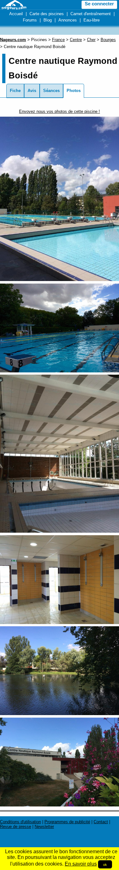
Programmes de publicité (67, 821)
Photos (74, 90)
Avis (32, 90)
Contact (101, 821)
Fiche (15, 90)
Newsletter (44, 826)
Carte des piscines (47, 13)
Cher (91, 39)
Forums (30, 20)
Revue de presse (15, 826)
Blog (47, 20)
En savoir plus (81, 864)
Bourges (108, 39)
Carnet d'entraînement (90, 13)
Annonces (67, 20)
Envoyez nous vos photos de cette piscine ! (59, 111)
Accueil (16, 13)
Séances (51, 90)
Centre (76, 39)
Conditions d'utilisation (20, 821)
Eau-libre (91, 20)
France (58, 39)
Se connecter (99, 3)
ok (105, 864)
